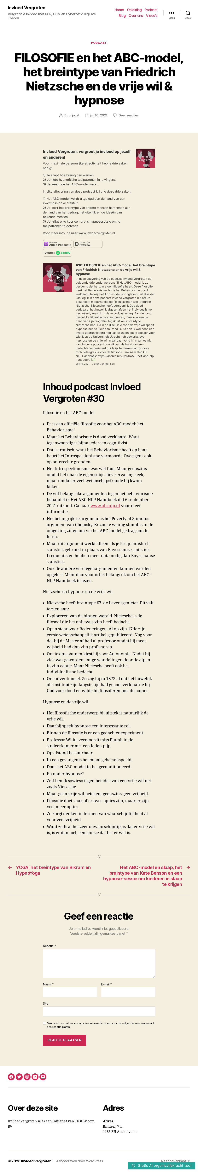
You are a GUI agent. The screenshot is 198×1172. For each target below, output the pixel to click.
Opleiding (134, 10)
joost (75, 115)
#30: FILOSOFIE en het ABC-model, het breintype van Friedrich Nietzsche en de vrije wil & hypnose (115, 269)
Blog (122, 16)
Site (45, 1003)
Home (119, 10)
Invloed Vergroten (26, 7)
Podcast (151, 10)
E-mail (106, 984)
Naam (48, 984)
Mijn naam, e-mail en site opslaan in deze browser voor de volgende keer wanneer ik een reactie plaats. (101, 1025)
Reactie (49, 946)
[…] (92, 359)
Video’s (152, 16)
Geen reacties (129, 115)
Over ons (136, 16)
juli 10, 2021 (99, 115)
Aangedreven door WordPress (79, 1161)
